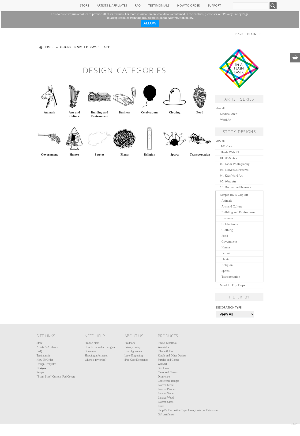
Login (239, 34)
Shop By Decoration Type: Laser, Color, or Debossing (188, 410)
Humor (74, 154)
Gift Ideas (163, 368)
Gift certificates (166, 414)
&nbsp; (49, 96)
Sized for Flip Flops (232, 285)
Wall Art (162, 364)
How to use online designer (100, 347)
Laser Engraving (133, 355)
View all (220, 108)
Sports (174, 154)
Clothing (174, 112)
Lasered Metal (165, 385)
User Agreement (133, 351)
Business (124, 112)
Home (48, 47)
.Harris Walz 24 (229, 152)
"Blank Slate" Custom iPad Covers (56, 376)
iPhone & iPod (166, 351)
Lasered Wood (166, 397)
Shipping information (96, 355)
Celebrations (149, 112)
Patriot (99, 154)
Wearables (163, 347)
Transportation (200, 154)
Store (84, 5)
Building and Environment (99, 114)
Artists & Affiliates (112, 5)
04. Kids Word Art (231, 175)
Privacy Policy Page (235, 14)
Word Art (225, 119)
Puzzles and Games (168, 359)
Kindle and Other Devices (172, 355)
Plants (124, 154)
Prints (161, 406)
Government (49, 154)
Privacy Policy (132, 347)
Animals (49, 112)
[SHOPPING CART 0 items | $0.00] (295, 57)
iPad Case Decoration (136, 359)
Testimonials (158, 5)
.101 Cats (226, 146)
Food (199, 112)
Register (254, 34)
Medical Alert (228, 114)
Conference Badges (168, 380)
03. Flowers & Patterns (234, 169)
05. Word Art (228, 181)
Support (214, 5)
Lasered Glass (165, 401)
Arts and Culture (74, 114)
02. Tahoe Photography (235, 164)
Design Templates (46, 364)
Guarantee (90, 351)
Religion (149, 154)
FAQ (138, 5)
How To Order (188, 5)
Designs (65, 47)
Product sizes (92, 343)
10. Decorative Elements (235, 187)
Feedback (129, 343)
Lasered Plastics (167, 389)
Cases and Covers (168, 372)
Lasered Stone (165, 393)
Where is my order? (95, 359)
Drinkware (164, 376)
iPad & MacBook (167, 343)
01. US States (228, 158)
